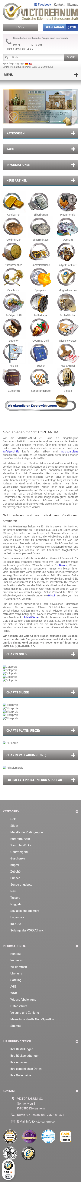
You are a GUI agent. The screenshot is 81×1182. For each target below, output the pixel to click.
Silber (14, 826)
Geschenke (13, 290)
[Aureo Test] (31, 1138)
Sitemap (72, 4)
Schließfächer (67, 315)
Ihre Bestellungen (21, 1049)
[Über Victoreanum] (40, 107)
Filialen (13, 365)
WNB (13, 993)
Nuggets (15, 904)
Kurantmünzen (13, 264)
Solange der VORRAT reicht (28, 930)
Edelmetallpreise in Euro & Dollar (34, 780)
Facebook (44, 4)
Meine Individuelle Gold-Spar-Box (32, 1019)
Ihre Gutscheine (20, 1075)
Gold (13, 819)
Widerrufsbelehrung (23, 999)
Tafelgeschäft (13, 315)
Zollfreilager (40, 315)
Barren (63, 565)
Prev (6, 108)
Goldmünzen (13, 239)
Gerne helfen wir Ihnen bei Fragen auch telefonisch (40, 38)
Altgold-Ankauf (67, 265)
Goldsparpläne (69, 451)
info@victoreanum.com (41, 1121)
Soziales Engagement (24, 911)
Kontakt (59, 4)
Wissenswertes (67, 340)
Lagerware (17, 917)
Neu (13, 891)
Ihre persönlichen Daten (26, 1069)
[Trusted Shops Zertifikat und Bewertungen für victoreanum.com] (30, 1154)
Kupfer (14, 865)
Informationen (18, 165)
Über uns (16, 973)
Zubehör (13, 340)
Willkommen (18, 967)
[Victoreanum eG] (40, 10)
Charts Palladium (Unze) (26, 755)
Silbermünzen (40, 239)
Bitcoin (52, 595)
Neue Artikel (16, 180)
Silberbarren (41, 214)
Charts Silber (17, 692)
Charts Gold (16, 654)
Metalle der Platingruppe (26, 832)
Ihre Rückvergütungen (24, 1055)
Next (75, 108)
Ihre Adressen (19, 1062)
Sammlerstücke (40, 264)
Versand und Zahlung (24, 1012)
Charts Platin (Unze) (23, 730)
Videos (67, 390)
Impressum (17, 960)
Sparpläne (40, 290)
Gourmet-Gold (40, 340)
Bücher (40, 365)
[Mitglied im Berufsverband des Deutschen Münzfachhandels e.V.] (12, 1154)
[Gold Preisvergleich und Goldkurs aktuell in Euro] (67, 1138)
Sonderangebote (40, 390)
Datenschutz (18, 1006)
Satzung (15, 980)
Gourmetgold (19, 852)
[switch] (8, 1177)
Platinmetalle (67, 214)
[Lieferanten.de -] (12, 1138)
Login (20, 27)
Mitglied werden (67, 290)
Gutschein (13, 390)
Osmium (67, 239)
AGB (13, 986)
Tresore (15, 897)
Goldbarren (13, 214)
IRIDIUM (15, 924)
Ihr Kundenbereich (17, 1041)
